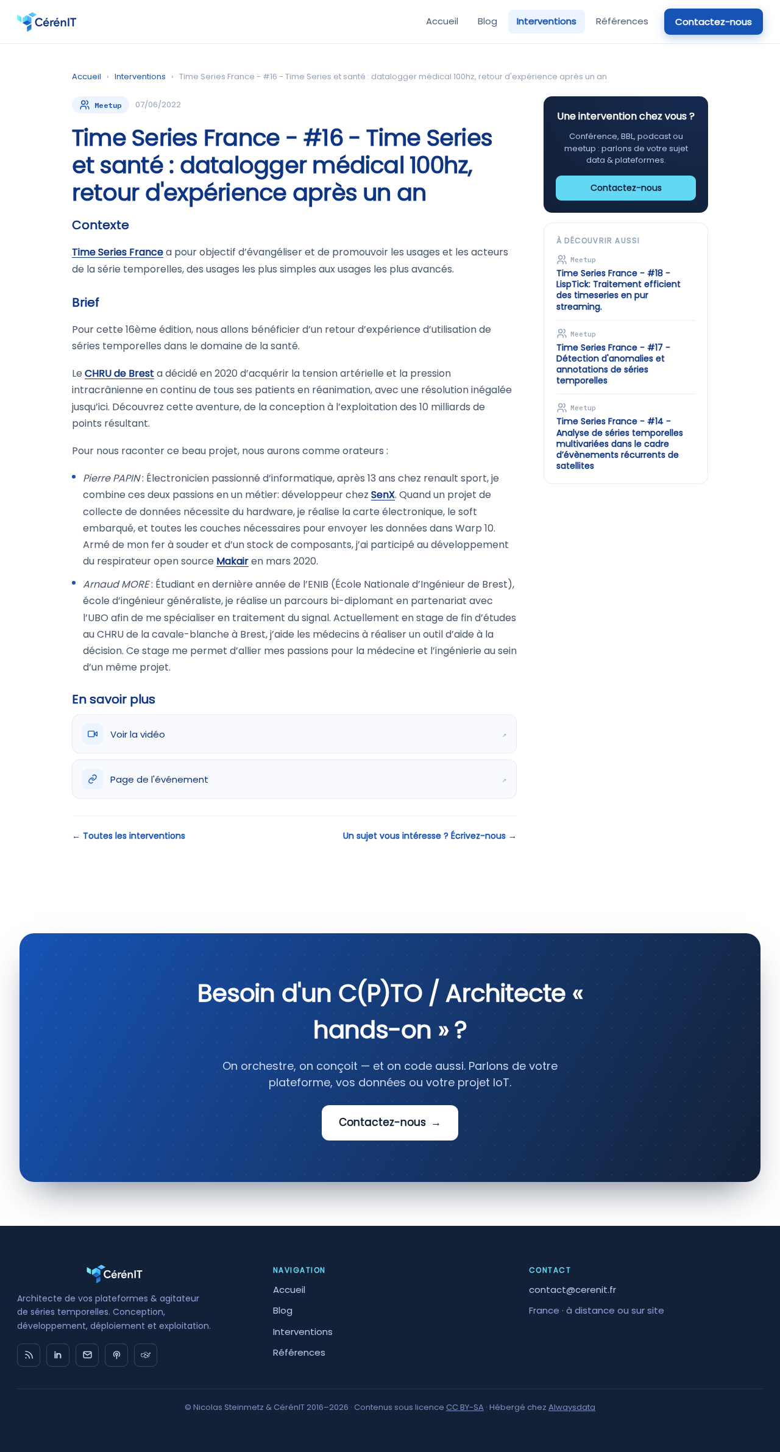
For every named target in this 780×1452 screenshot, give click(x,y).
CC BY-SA (465, 1407)
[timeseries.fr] (145, 1355)
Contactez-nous (713, 21)
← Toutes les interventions (128, 836)
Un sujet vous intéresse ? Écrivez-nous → (430, 836)
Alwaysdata (571, 1407)
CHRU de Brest (119, 373)
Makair (232, 561)
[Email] (87, 1355)
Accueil (442, 21)
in (58, 1355)
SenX (383, 495)
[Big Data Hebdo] (116, 1355)
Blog (487, 21)
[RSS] (28, 1355)
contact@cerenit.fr (572, 1289)
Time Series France (117, 252)
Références (622, 21)
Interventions (546, 21)
